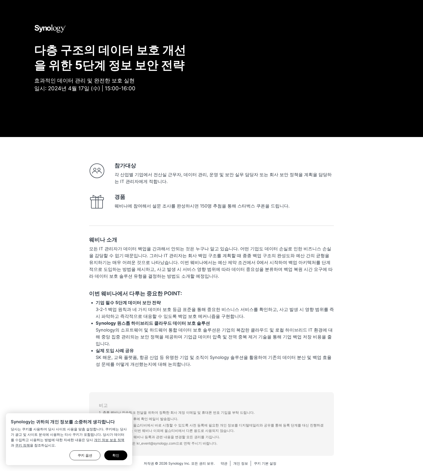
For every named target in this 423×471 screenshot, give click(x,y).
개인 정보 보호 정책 (109, 440)
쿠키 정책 (22, 445)
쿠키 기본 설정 (265, 463)
